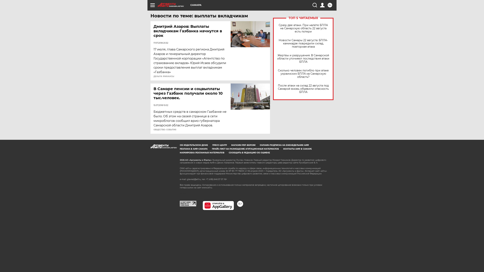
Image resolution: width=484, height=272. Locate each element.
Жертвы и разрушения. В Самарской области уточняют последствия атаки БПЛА (303, 58)
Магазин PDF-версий (243, 145)
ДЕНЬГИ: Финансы (164, 76)
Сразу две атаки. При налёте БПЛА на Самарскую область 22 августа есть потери (303, 28)
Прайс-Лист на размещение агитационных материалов (245, 149)
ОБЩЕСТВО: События (165, 130)
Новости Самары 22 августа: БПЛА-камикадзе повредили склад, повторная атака (303, 43)
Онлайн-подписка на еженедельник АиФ (284, 145)
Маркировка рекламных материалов (202, 152)
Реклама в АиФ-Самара (194, 149)
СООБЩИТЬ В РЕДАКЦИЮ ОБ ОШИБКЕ (249, 152)
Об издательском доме (194, 145)
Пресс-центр (219, 145)
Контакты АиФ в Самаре (297, 149)
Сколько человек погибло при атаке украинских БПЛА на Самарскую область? (303, 74)
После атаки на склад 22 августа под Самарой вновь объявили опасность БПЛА (303, 89)
